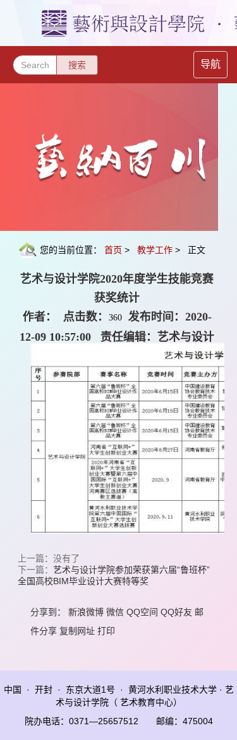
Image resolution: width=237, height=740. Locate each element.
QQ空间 (142, 612)
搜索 (77, 65)
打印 (106, 631)
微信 (115, 612)
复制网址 (77, 631)
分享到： (48, 612)
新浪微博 (86, 612)
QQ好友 (176, 612)
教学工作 (155, 250)
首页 (113, 250)
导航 (210, 64)
